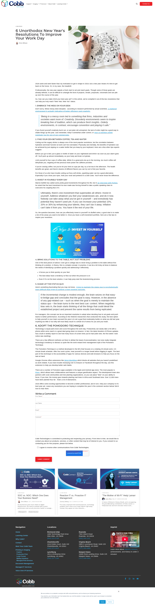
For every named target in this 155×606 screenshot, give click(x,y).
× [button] (119, 591)
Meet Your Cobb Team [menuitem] (24, 546)
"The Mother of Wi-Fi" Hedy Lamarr (119, 495)
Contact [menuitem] (19, 543)
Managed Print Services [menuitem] (25, 560)
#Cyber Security (33, 512)
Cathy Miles (108, 499)
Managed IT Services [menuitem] (24, 567)
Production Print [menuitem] (22, 554)
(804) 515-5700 (53, 538)
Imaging (35, 4)
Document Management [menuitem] (25, 563)
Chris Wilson (22, 43)
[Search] (137, 4)
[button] (125, 579)
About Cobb (51, 4)
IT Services (43, 4)
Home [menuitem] (18, 532)
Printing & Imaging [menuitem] (23, 550)
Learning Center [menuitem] (22, 535)
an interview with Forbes (108, 183)
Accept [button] (102, 602)
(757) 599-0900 (85, 558)
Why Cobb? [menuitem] (20, 539)
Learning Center (61, 4)
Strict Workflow (70, 360)
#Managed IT (22, 512)
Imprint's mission (130, 549)
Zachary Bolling (64, 501)
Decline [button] (110, 602)
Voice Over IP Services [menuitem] (24, 571)
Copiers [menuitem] (19, 552)
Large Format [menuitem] (21, 556)
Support (28, 4)
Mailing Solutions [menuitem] (22, 558)
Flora (37, 372)
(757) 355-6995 (85, 548)
